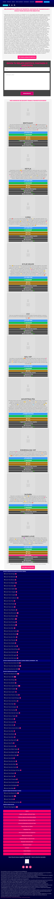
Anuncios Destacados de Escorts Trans (27, 823)
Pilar (9, 743)
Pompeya (10, 622)
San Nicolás (10, 634)
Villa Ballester (11, 785)
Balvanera (10, 576)
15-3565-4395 (28, 277)
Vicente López (11, 782)
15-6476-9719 (28, 458)
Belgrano (10, 582)
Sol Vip (28, 357)
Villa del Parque (11, 649)
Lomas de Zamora (12, 728)
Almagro (10, 573)
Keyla (28, 169)
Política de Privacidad (16, 897)
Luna (28, 217)
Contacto (27, 847)
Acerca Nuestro (27, 850)
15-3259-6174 (28, 505)
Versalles (10, 643)
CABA (9, 676)
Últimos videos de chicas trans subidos (27, 817)
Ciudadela (10, 688)
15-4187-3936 (28, 320)
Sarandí (10, 773)
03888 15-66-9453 (29, 413)
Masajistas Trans (27, 829)
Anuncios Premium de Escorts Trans (27, 820)
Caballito (10, 588)
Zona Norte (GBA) (12, 663)
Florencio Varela (11, 695)
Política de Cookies (26, 897)
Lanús (9, 719)
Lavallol (9, 722)
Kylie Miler (28, 264)
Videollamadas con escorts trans (27, 838)
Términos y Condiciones (6, 897)
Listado (4, 1)
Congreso (10, 594)
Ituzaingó (10, 710)
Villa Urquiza (11, 658)
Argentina (10, 807)
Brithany (28, 123)
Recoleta (10, 625)
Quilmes (10, 746)
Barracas (10, 579)
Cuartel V (10, 692)
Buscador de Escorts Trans (27, 841)
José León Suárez (12, 713)
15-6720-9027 (28, 366)
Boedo (9, 585)
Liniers (9, 607)
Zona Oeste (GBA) (12, 666)
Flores (9, 601)
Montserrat (10, 616)
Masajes (9, 1)
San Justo (10, 761)
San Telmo (10, 637)
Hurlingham (11, 707)
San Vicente (11, 767)
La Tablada (10, 716)
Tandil (9, 776)
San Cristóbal (11, 631)
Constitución (11, 598)
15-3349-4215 (28, 132)
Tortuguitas (10, 779)
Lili (28, 314)
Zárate (9, 788)
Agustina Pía (28, 399)
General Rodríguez (12, 698)
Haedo (9, 704)
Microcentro (11, 613)
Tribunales (10, 640)
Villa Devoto (11, 652)
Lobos (9, 725)
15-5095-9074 (28, 180)
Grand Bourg (11, 701)
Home (27, 811)
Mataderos (10, 610)
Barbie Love (28, 536)
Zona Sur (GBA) (11, 669)
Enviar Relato (27, 93)
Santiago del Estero (12, 770)
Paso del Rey (11, 740)
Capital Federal (11, 685)
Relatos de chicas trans (27, 835)
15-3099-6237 (28, 228)
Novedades (26, 1)
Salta (9, 758)
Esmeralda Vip (28, 450)
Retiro (9, 628)
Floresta (10, 604)
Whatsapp (28, 134)
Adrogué (10, 679)
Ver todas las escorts (28, 567)
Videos (13, 1)
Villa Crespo (10, 646)
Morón (9, 737)
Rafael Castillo (11, 752)
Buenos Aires (11, 673)
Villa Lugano (11, 655)
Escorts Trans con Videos (27, 826)
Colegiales (10, 591)
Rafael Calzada (11, 749)
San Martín (10, 764)
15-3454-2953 (28, 547)
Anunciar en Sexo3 (27, 844)
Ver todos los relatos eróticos (27, 57)
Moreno (10, 734)
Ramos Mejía (11, 755)
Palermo (10, 619)
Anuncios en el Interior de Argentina (27, 832)
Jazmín (28, 494)
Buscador (32, 1)
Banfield (10, 682)
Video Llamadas (19, 1)
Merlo (9, 731)
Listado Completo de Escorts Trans (27, 814)
